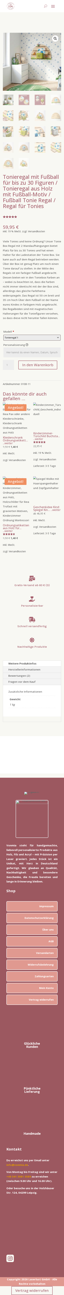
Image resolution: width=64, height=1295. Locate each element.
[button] (55, 38)
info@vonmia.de (17, 1165)
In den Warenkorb (37, 364)
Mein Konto (46, 988)
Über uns (48, 929)
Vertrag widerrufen (41, 999)
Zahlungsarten (44, 976)
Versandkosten (36, 231)
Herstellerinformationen (24, 669)
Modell (8, 331)
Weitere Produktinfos (22, 663)
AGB (51, 941)
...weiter (8, 443)
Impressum (46, 906)
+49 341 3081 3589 (18, 1176)
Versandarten (45, 953)
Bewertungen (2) (19, 675)
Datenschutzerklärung (39, 918)
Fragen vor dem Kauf (22, 681)
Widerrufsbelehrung (41, 964)
